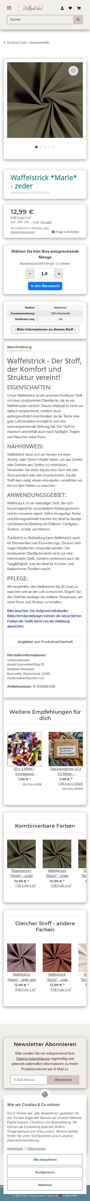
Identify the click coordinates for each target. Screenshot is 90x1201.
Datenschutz (36, 1148)
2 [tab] (40, 147)
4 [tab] (49, 147)
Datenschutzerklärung (33, 1059)
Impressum (15, 1148)
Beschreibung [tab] (19, 347)
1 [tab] (36, 147)
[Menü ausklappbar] (9, 6)
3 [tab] (45, 147)
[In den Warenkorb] (6, 56)
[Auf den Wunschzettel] (73, 71)
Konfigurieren (45, 1172)
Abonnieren (63, 1080)
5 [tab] (53, 147)
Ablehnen (45, 1185)
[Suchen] (78, 19)
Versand (45, 222)
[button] (62, 8)
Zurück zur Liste (17, 42)
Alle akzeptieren (45, 1159)
